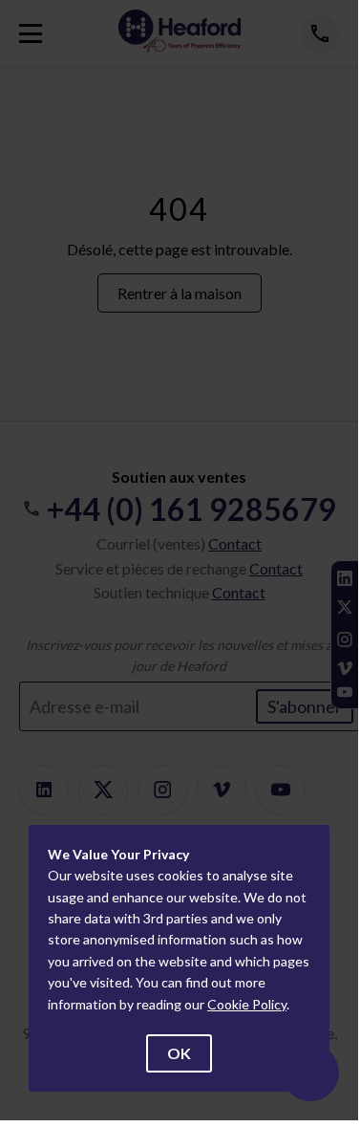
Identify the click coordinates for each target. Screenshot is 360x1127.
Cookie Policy (246, 1004)
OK (179, 1053)
